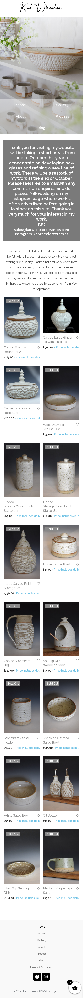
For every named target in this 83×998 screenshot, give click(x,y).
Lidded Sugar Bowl (56, 564)
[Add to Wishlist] (38, 347)
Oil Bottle (50, 815)
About (41, 947)
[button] (9, 9)
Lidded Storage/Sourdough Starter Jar (18, 506)
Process (41, 953)
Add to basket (50, 347)
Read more (9, 357)
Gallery (41, 940)
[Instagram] (46, 977)
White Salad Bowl (16, 815)
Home (41, 926)
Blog (41, 960)
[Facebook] (37, 977)
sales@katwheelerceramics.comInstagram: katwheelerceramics (41, 232)
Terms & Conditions (41, 967)
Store (41, 933)
